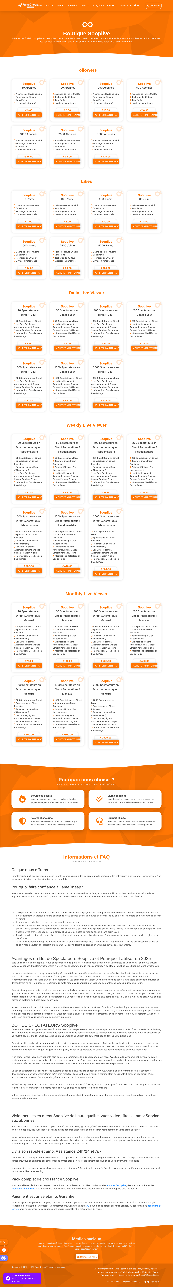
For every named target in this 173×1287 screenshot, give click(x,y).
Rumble (110, 5)
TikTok (83, 5)
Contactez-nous (87, 1257)
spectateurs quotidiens (23, 1188)
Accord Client (113, 1282)
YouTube (70, 5)
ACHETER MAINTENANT (30, 115)
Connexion (154, 5)
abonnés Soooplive (116, 1185)
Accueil (38, 5)
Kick (59, 5)
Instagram (97, 5)
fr (137, 5)
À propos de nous (151, 1282)
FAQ (87, 1205)
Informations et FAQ (131, 1282)
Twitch (48, 5)
